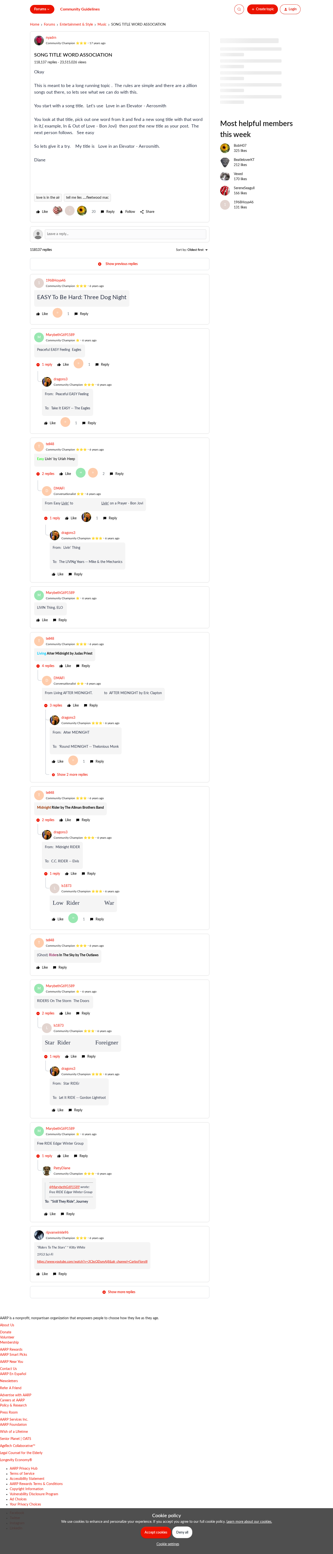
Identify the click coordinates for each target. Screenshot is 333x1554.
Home (34, 24)
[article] (119, 299)
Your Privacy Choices (25, 1504)
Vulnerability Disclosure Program (34, 1494)
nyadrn (51, 37)
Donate (5, 1332)
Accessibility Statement (27, 1479)
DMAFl (59, 488)
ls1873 (66, 886)
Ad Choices (18, 1499)
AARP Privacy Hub (24, 1468)
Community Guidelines (80, 9)
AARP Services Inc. (14, 1419)
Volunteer (7, 1337)
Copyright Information (26, 1489)
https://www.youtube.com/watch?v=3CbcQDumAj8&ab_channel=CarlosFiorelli (92, 1261)
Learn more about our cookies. (249, 1522)
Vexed (238, 174)
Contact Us (8, 1369)
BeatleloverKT (244, 160)
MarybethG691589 (60, 335)
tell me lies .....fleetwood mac (87, 197)
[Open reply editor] (119, 234)
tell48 (50, 444)
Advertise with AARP (15, 1395)
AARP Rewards (11, 1349)
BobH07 (240, 146)
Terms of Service (22, 1473)
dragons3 (61, 379)
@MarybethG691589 (64, 1187)
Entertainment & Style (76, 24)
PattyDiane (62, 1168)
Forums (49, 24)
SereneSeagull (244, 188)
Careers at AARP (12, 1400)
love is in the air (48, 197)
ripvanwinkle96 (57, 1232)
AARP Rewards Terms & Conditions (36, 1484)
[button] (262, 9)
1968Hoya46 (56, 280)
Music (102, 24)
